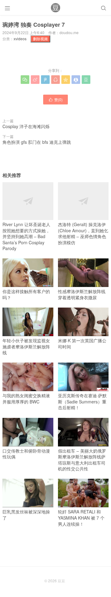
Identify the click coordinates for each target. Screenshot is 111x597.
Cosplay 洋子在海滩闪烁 (26, 126)
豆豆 (61, 580)
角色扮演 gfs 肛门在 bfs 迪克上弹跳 (36, 142)
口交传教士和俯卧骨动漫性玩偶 (26, 454)
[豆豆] (55, 7)
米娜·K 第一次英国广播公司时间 (82, 343)
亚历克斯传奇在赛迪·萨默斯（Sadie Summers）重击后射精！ (82, 401)
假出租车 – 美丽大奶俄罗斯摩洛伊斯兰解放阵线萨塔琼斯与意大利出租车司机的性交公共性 (82, 460)
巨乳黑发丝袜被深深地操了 (26, 515)
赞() (55, 99)
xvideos (20, 38)
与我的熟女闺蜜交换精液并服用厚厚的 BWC (26, 398)
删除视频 (40, 38)
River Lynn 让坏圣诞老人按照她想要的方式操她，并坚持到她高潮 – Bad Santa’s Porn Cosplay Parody (26, 236)
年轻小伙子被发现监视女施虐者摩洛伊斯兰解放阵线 (26, 346)
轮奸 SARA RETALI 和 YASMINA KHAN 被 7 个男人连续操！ (81, 518)
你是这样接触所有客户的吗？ (26, 294)
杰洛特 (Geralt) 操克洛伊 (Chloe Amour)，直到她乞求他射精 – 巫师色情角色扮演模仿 (83, 233)
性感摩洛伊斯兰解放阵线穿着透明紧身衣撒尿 (81, 294)
